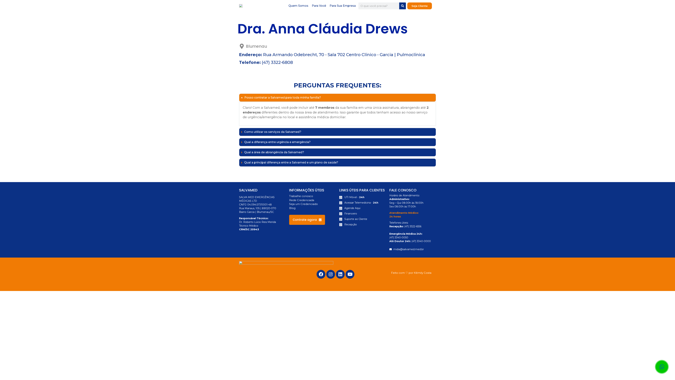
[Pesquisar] (402, 5)
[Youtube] (350, 274)
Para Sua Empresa (343, 5)
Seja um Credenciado (303, 204)
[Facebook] (321, 274)
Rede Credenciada (301, 200)
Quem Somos (298, 5)
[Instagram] (330, 274)
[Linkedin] (340, 274)
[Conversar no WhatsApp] (662, 367)
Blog (292, 208)
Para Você (319, 5)
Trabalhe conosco (301, 196)
